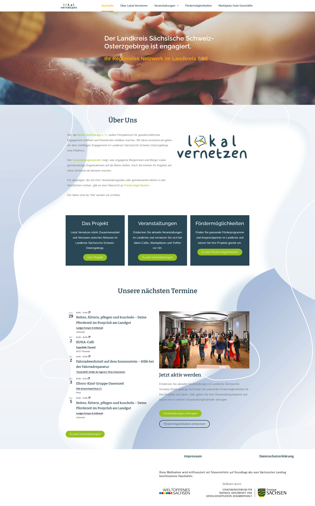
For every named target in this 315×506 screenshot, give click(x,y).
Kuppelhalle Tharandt (86, 347)
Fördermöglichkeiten (136, 185)
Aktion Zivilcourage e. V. (92, 135)
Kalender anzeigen (76, 422)
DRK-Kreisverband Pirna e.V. (89, 388)
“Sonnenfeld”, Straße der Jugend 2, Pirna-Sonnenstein (100, 372)
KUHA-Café (85, 342)
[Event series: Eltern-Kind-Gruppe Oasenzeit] (89, 378)
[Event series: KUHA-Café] (89, 337)
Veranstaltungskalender (87, 160)
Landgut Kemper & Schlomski (89, 328)
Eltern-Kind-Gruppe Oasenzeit (100, 383)
